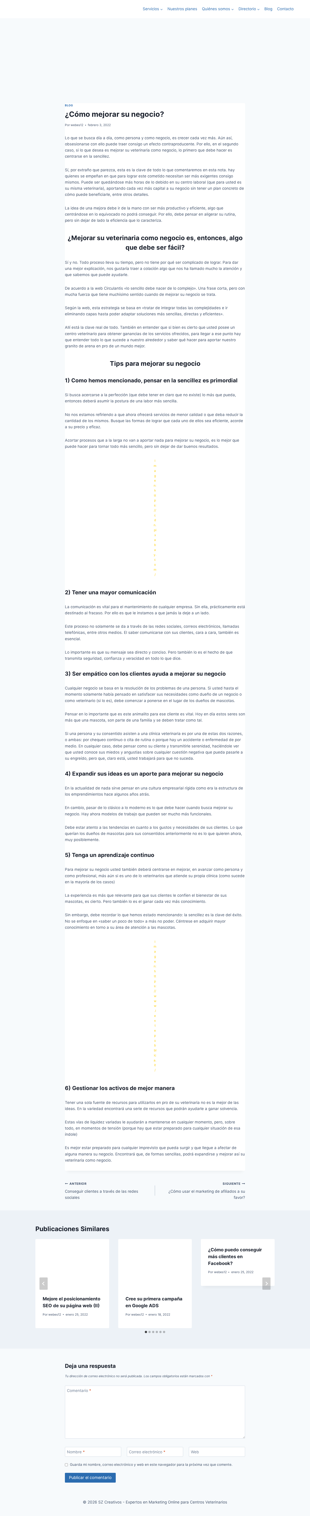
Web (195, 1452)
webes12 (77, 125)
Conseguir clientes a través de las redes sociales (101, 1191)
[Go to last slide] (43, 1283)
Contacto (285, 9)
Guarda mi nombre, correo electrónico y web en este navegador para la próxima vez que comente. (151, 1464)
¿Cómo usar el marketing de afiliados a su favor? (206, 1191)
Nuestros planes (182, 9)
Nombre (76, 1452)
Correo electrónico (147, 1452)
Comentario (79, 1390)
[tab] (146, 1332)
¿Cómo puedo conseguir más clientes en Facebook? (235, 1256)
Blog (268, 9)
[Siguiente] (266, 1283)
